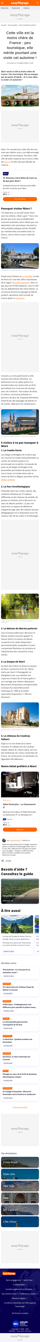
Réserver (20, 829)
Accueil (3, 25)
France (7, 161)
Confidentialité (19, 1284)
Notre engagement (13, 1280)
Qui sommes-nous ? (10, 1294)
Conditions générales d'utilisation (18, 1289)
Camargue (19, 298)
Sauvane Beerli (15, 840)
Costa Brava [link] (10, 1162)
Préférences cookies (28, 1294)
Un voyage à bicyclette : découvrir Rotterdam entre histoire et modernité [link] (19, 1093)
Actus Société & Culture (27, 25)
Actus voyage (12, 25)
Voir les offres (20, 199)
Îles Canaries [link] (10, 1209)
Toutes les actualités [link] (20, 1107)
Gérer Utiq (27, 1280)
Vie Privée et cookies (20, 1313)
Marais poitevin (8, 479)
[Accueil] (20, 2)
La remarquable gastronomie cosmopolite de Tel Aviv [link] (15, 1023)
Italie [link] (6, 1197)
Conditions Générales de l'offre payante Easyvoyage (20, 1305)
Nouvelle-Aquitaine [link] (13, 895)
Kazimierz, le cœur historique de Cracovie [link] (16, 1058)
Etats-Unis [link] (9, 1174)
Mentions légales (19, 1298)
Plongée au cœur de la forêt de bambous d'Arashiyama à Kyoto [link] (20, 1075)
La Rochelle (27, 276)
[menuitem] (4, 8)
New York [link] (8, 1186)
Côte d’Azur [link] (9, 1221)
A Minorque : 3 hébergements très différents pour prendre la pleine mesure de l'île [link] (20, 1007)
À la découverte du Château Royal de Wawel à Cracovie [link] (18, 988)
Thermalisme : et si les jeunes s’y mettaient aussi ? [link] (16, 971)
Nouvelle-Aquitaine (20, 282)
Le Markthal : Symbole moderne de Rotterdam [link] (17, 1040)
